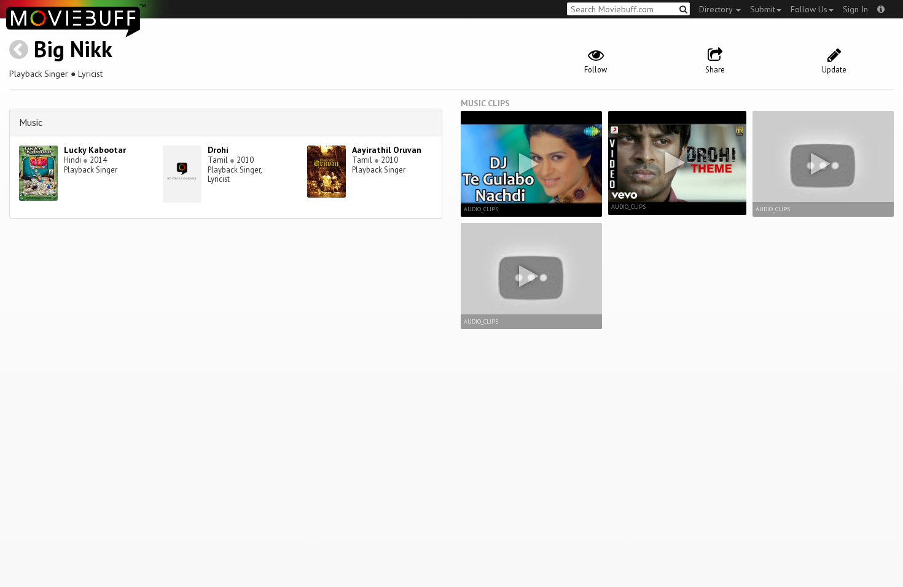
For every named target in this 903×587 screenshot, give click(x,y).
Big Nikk (73, 48)
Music (30, 122)
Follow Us (809, 9)
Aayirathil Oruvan (386, 149)
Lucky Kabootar (95, 149)
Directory (717, 9)
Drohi (218, 149)
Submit (762, 9)
